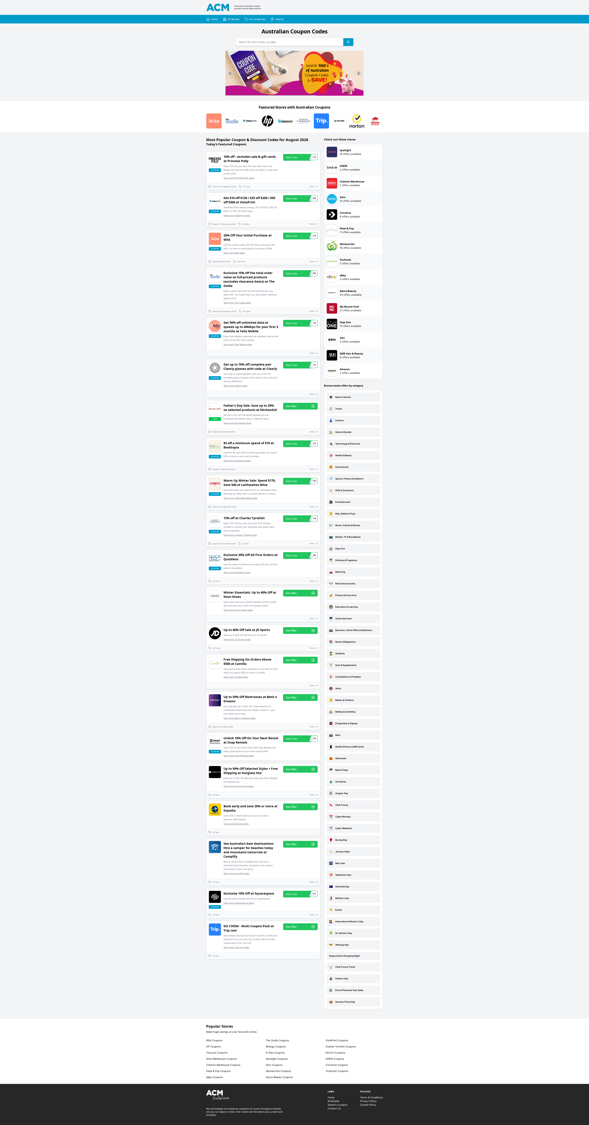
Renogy (276, 1046)
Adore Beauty (279, 1077)
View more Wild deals (234, 253)
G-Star (275, 1052)
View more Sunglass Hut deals (238, 786)
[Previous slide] (230, 73)
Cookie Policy (368, 1104)
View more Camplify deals (236, 873)
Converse (337, 1064)
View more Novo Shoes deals (238, 610)
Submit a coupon (337, 1104)
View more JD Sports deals (236, 639)
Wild (214, 1040)
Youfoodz (337, 1071)
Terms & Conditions (371, 1097)
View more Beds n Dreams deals (239, 718)
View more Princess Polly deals (238, 178)
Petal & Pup (218, 1071)
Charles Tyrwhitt (341, 1046)
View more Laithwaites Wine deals (240, 498)
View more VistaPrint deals (236, 215)
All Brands (333, 1101)
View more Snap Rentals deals (238, 755)
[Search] (348, 42)
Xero (274, 1064)
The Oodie (277, 1040)
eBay (214, 1077)
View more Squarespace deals (238, 903)
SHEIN (335, 1058)
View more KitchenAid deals (237, 423)
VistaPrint (337, 1040)
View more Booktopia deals (237, 460)
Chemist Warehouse (223, 1064)
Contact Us (334, 1108)
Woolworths (278, 1071)
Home (331, 1097)
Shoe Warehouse (221, 1058)
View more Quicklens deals (236, 572)
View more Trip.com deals (236, 947)
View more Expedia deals (236, 823)
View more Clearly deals (235, 385)
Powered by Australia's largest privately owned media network (247, 7)
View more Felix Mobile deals (237, 344)
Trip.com (216, 1052)
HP (213, 1046)
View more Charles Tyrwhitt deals (240, 535)
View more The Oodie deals (237, 302)
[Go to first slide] (358, 73)
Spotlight (277, 1058)
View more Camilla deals (235, 677)
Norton (335, 1052)
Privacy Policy (368, 1101)
